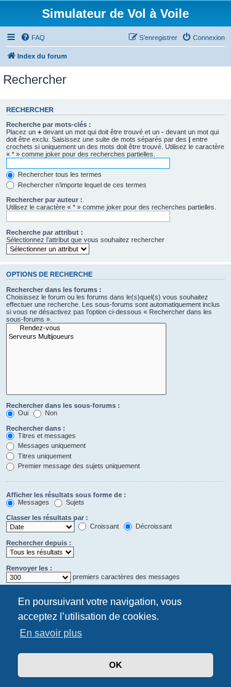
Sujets (74, 502)
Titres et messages (46, 435)
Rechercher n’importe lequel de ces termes (81, 185)
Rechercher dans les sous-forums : (63, 405)
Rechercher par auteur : (44, 199)
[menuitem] (32, 37)
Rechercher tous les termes (59, 174)
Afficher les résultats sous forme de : (66, 494)
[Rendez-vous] (86, 328)
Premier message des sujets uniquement (78, 466)
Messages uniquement (51, 445)
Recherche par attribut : (44, 232)
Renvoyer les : (29, 568)
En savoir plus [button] (51, 633)
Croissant (103, 526)
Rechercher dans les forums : (54, 289)
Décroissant (153, 526)
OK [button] (115, 665)
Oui (22, 413)
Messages (32, 502)
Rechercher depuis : (38, 543)
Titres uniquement (43, 456)
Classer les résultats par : (47, 517)
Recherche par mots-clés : (48, 124)
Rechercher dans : (35, 428)
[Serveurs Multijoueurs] (86, 337)
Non (50, 413)
